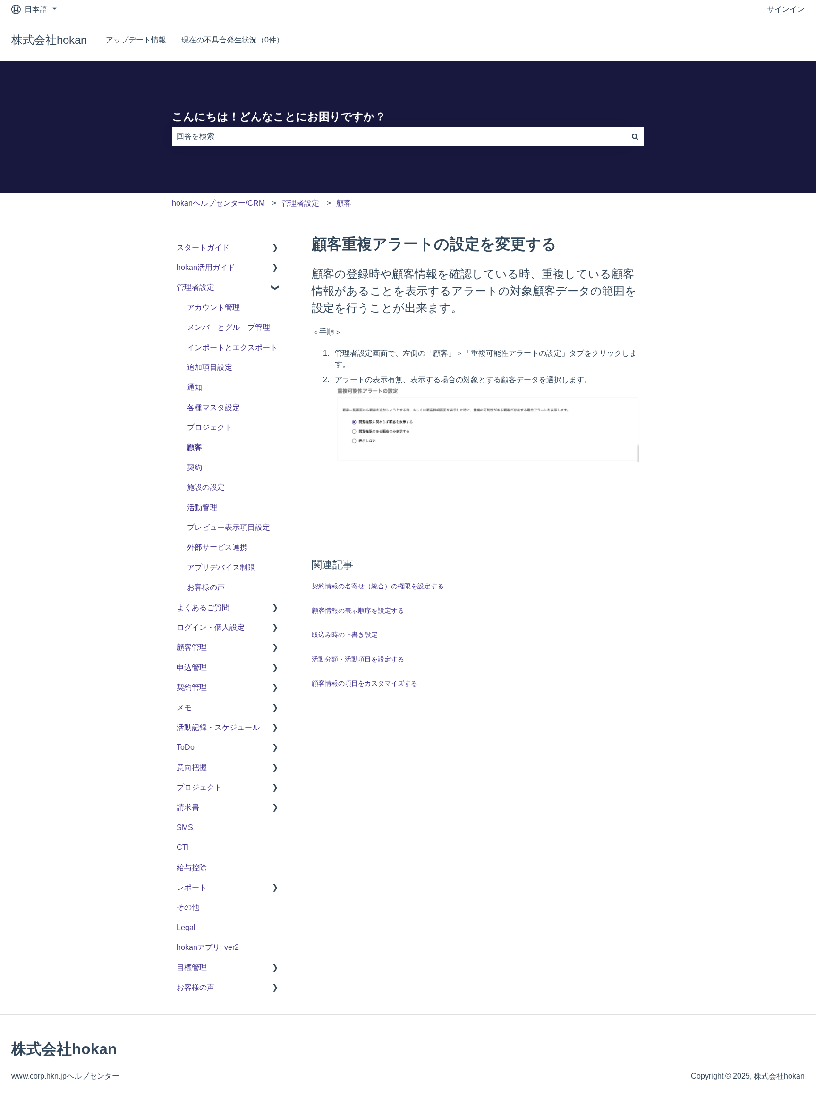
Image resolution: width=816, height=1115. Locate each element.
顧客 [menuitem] (194, 447)
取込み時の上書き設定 (345, 634)
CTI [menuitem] (183, 847)
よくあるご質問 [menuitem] (203, 608)
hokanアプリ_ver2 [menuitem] (208, 947)
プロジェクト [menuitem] (209, 427)
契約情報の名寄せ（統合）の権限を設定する (378, 586)
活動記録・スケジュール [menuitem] (218, 727)
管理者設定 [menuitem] (195, 287)
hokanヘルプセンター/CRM (218, 203)
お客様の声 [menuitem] (206, 587)
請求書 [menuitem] (188, 807)
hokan (784, 40)
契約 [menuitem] (194, 467)
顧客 (343, 203)
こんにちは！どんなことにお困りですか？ (279, 116)
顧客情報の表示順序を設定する (358, 610)
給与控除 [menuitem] (192, 867)
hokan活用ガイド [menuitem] (206, 267)
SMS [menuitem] (185, 827)
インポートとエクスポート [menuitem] (232, 348)
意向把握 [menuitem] (192, 767)
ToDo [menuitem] (186, 747)
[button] (275, 248)
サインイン (786, 9)
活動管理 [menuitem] (202, 507)
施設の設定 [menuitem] (206, 487)
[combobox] (399, 136)
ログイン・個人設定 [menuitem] (211, 627)
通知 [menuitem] (194, 387)
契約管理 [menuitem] (192, 687)
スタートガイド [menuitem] (203, 247)
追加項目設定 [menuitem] (209, 367)
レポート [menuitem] (192, 887)
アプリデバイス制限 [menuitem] (221, 567)
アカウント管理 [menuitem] (213, 307)
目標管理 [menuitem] (192, 968)
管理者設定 (300, 203)
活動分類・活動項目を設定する (358, 659)
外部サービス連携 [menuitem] (217, 547)
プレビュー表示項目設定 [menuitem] (228, 527)
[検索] (635, 136)
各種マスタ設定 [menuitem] (213, 407)
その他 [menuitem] (188, 907)
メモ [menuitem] (184, 708)
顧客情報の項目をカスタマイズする (364, 683)
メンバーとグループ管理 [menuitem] (228, 327)
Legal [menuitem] (186, 927)
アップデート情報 (136, 40)
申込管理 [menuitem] (192, 667)
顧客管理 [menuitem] (192, 647)
